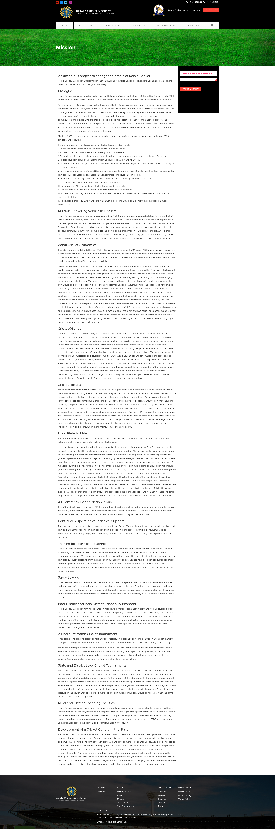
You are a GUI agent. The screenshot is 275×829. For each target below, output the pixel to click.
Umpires (162, 791)
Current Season (86, 25)
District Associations (165, 25)
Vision (120, 795)
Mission (120, 799)
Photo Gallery (184, 795)
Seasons (101, 791)
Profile (65, 25)
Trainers (161, 806)
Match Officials (113, 25)
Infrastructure (193, 25)
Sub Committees (125, 806)
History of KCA (124, 791)
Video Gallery (184, 799)
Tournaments (138, 25)
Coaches (162, 799)
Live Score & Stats (211, 10)
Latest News (184, 791)
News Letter (196, 10)
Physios (161, 802)
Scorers (161, 795)
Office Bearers (124, 802)
